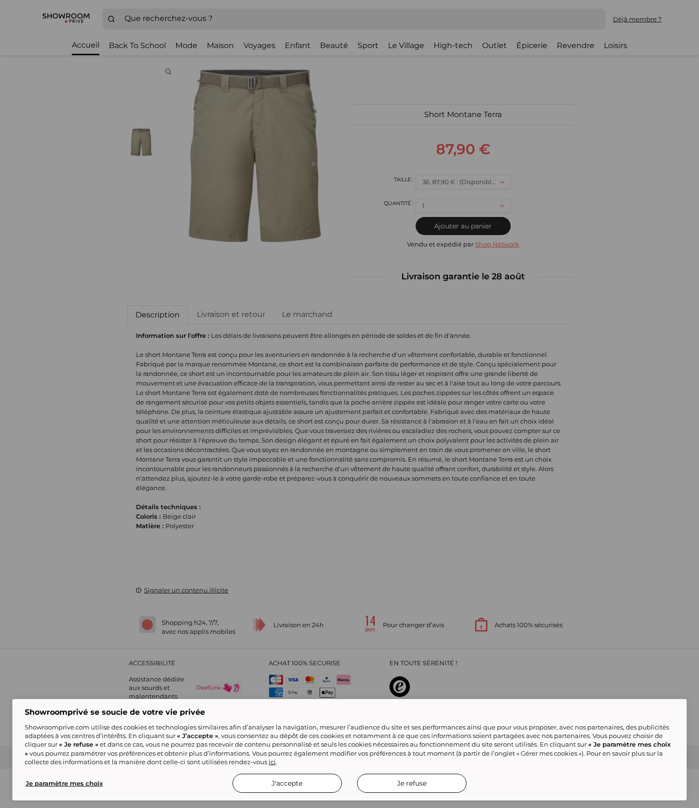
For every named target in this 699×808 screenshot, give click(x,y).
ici (272, 762)
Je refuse (412, 783)
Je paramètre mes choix (64, 783)
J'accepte (287, 783)
